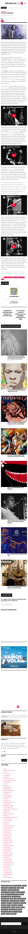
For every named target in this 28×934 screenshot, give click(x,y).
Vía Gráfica (6, 844)
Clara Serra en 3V (8, 779)
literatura (14, 905)
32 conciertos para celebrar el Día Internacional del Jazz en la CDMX (15, 455)
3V (4, 772)
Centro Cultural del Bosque (11, 894)
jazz (2, 279)
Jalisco (8, 905)
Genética (3, 905)
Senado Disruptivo (8, 814)
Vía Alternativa (5, 18)
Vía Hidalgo (6, 847)
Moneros (20, 905)
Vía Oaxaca (6, 857)
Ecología (3, 903)
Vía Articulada (7, 827)
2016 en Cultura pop (9, 770)
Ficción (5, 794)
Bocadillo (6, 777)
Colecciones (6, 782)
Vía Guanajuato (7, 845)
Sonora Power (7, 819)
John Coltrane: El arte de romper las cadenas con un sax (16, 390)
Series (5, 815)
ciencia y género (5, 898)
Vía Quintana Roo (8, 862)
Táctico (5, 822)
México (18, 907)
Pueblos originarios (17, 911)
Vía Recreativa (4, 11)
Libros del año (7, 797)
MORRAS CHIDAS (8, 805)
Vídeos (5, 876)
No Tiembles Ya (7, 807)
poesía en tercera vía (6, 911)
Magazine (6, 800)
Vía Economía (7, 835)
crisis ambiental (21, 898)
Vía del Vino (6, 832)
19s (4, 769)
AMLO (18, 887)
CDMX (2, 894)
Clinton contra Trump (9, 780)
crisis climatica (4, 900)
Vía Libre (6, 852)
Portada (5, 812)
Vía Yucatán (6, 872)
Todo (5, 824)
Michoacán (6, 804)
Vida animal (13, 913)
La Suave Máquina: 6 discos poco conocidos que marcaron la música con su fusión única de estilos (16, 358)
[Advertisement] (14, 689)
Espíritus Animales (8, 790)
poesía (20, 909)
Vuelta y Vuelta (7, 877)
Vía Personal (7, 859)
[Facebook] (2, 752)
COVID (15, 898)
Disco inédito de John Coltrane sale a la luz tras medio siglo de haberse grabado (16, 521)
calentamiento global (13, 890)
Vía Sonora (6, 869)
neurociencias (4, 909)
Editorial (6, 785)
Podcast (5, 810)
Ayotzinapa (4, 890)
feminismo (23, 903)
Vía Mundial (6, 855)
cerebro (22, 894)
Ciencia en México (16, 896)
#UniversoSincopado (8, 277)
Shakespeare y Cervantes (10, 817)
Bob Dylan (6, 775)
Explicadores (7, 792)
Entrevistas (6, 787)
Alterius (24, 885)
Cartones (13, 892)
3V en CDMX (7, 773)
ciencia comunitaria (6, 896)
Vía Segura (6, 866)
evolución (9, 903)
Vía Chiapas (6, 830)
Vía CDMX (6, 829)
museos (13, 907)
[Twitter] (4, 752)
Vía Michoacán (7, 854)
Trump (7, 913)
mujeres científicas (5, 907)
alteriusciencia (12, 887)
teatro (3, 913)
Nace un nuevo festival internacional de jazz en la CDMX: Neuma (16, 587)
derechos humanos (14, 900)
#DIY (11, 885)
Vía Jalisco (6, 850)
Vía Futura (6, 842)
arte (22, 887)
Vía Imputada (7, 849)
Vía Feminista (7, 840)
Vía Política (6, 860)
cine (11, 898)
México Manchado (8, 802)
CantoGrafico (21, 277)
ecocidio (22, 900)
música (22, 907)
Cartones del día (20, 892)
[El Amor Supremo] (14, 31)
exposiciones (16, 903)
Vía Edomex (6, 837)
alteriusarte (15, 277)
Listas (5, 799)
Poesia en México (13, 909)
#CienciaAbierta (5, 885)
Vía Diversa (6, 834)
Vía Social (6, 867)
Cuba (5, 784)
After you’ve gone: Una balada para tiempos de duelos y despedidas (16, 423)
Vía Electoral (7, 839)
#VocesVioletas (17, 885)
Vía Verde (6, 871)
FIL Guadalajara (7, 795)
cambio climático (5, 892)
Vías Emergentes (8, 874)
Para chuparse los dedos (10, 809)
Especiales (6, 789)
